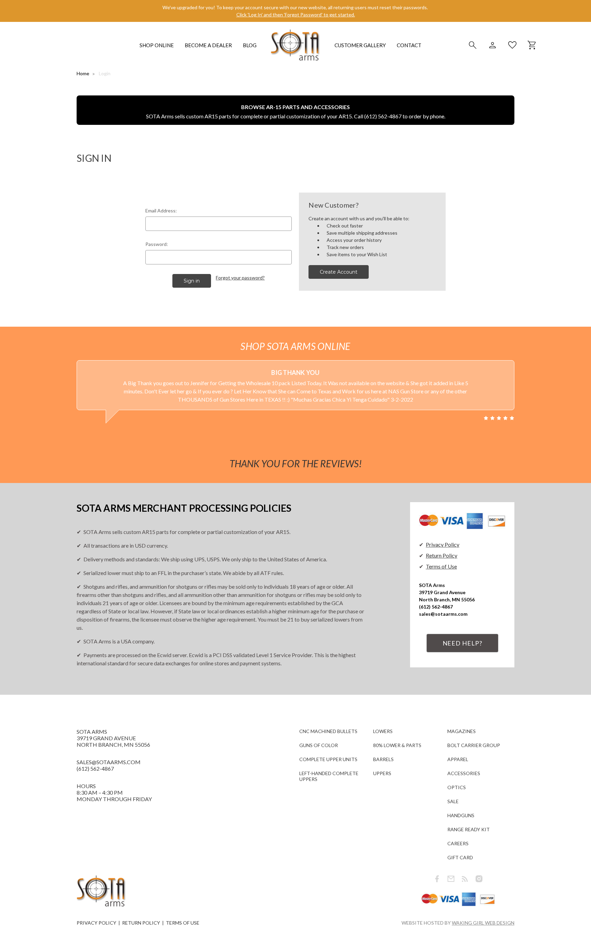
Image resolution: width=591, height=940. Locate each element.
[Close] (429, 408)
